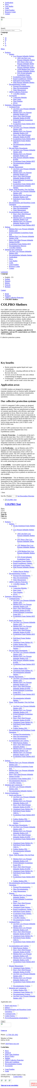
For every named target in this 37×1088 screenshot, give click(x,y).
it (5, 41)
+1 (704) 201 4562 (12, 1035)
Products (8, 296)
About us (8, 1052)
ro (5, 45)
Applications (9, 2)
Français (7, 285)
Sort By (3, 496)
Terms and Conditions (12, 1062)
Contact (7, 14)
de (5, 40)
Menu (3, 49)
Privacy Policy (9, 1056)
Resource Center (10, 12)
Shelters (7, 1058)
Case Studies (9, 6)
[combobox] (10, 30)
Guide (7, 8)
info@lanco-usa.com (12, 1044)
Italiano (7, 283)
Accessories (9, 1066)
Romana (7, 287)
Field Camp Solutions (12, 1054)
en (5, 38)
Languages (4, 272)
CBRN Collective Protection (14, 297)
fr (5, 43)
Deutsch (7, 281)
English (7, 279)
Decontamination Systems (13, 1064)
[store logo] (11, 26)
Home (7, 294)
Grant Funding (9, 10)
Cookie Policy (18, 1076)
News (7, 4)
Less (3, 1021)
